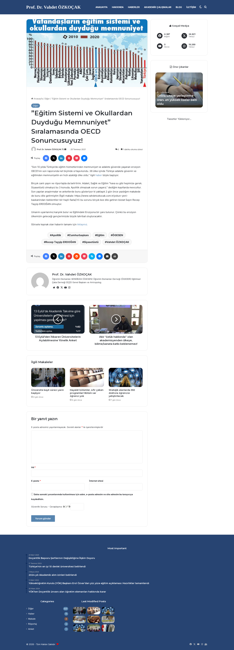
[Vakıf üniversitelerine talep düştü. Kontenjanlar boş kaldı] (93, 619)
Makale (31, 619)
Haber (31, 613)
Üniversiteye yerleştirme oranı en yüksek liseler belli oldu (177, 99)
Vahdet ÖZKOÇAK (117, 242)
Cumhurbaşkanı (79, 235)
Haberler (134, 7)
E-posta (36, 481)
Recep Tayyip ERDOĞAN (61, 242)
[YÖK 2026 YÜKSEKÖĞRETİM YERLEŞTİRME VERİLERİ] (93, 628)
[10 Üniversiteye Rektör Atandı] (108, 628)
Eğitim (100, 235)
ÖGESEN (117, 235)
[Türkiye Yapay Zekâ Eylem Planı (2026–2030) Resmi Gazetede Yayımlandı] (79, 628)
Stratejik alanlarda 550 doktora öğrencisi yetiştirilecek (122, 393)
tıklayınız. (82, 224)
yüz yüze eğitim (99, 583)
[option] (179, 90)
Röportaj (32, 624)
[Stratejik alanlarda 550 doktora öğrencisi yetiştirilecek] (126, 377)
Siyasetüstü (91, 242)
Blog (179, 7)
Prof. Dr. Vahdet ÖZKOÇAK (49, 149)
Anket (31, 629)
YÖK (58, 583)
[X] (62, 287)
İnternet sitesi (96, 481)
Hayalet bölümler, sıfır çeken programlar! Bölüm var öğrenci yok (86, 393)
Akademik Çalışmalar (157, 7)
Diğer (47, 98)
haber (99, 175)
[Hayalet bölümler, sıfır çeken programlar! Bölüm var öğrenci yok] (87, 377)
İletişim (191, 7)
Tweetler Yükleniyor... (179, 118)
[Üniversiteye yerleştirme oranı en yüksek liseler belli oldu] (79, 619)
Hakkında (118, 7)
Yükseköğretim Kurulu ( (42, 583)
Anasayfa (101, 7)
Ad (33, 467)
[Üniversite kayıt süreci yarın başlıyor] (48, 377)
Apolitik (56, 235)
